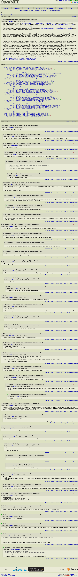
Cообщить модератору (72, 61)
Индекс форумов (62, 560)
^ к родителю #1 (58, 140)
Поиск (57, 2)
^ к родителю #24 (58, 170)
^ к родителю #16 (58, 422)
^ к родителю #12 (58, 321)
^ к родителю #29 (58, 452)
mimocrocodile (39, 92)
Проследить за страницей (8, 575)
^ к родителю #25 (58, 179)
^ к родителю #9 (58, 283)
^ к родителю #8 (58, 274)
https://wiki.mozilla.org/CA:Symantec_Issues (63, 24)
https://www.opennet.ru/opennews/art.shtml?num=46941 (22, 59)
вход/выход (50, 8)
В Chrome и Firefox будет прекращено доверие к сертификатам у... (19, 67)
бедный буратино (40, 83)
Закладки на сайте (6, 574)
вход (63, 0)
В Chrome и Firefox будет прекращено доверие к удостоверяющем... (20, 78)
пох (40, 93)
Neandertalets (41, 69)
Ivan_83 (41, 104)
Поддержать (67, 575)
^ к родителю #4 (58, 239)
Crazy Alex (44, 75)
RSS (72, 8)
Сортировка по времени (70, 121)
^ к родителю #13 (58, 211)
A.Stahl (40, 68)
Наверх (64, 131)
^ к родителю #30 (58, 461)
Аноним (43, 70)
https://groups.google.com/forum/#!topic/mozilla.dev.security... (37, 23)
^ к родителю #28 (58, 490)
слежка (61, 8)
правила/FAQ (17, 8)
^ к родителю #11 (58, 349)
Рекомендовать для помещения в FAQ (52, 560)
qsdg (40, 109)
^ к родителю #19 (58, 292)
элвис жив (44, 91)
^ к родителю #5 (58, 248)
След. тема (76, 560)
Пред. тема (71, 560)
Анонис (37, 67)
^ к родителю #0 (58, 131)
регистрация (67, 0)
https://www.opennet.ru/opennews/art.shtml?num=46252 (17, 27)
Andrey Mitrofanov (34, 116)
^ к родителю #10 (58, 312)
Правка (64, 61)
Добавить (60, 575)
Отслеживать (74, 16)
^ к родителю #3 (58, 158)
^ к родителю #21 (58, 400)
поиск (28, 8)
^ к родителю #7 (58, 202)
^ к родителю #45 (58, 558)
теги (61, 2)
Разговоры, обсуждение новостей (12, 14)
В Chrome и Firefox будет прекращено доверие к (18, 116)
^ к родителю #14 (58, 372)
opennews (11, 21)
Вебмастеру (74, 575)
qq (39, 74)
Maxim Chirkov (73, 574)
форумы (6, 8)
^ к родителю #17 (58, 391)
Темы (67, 560)
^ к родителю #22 (58, 440)
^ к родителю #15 (58, 381)
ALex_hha (38, 115)
